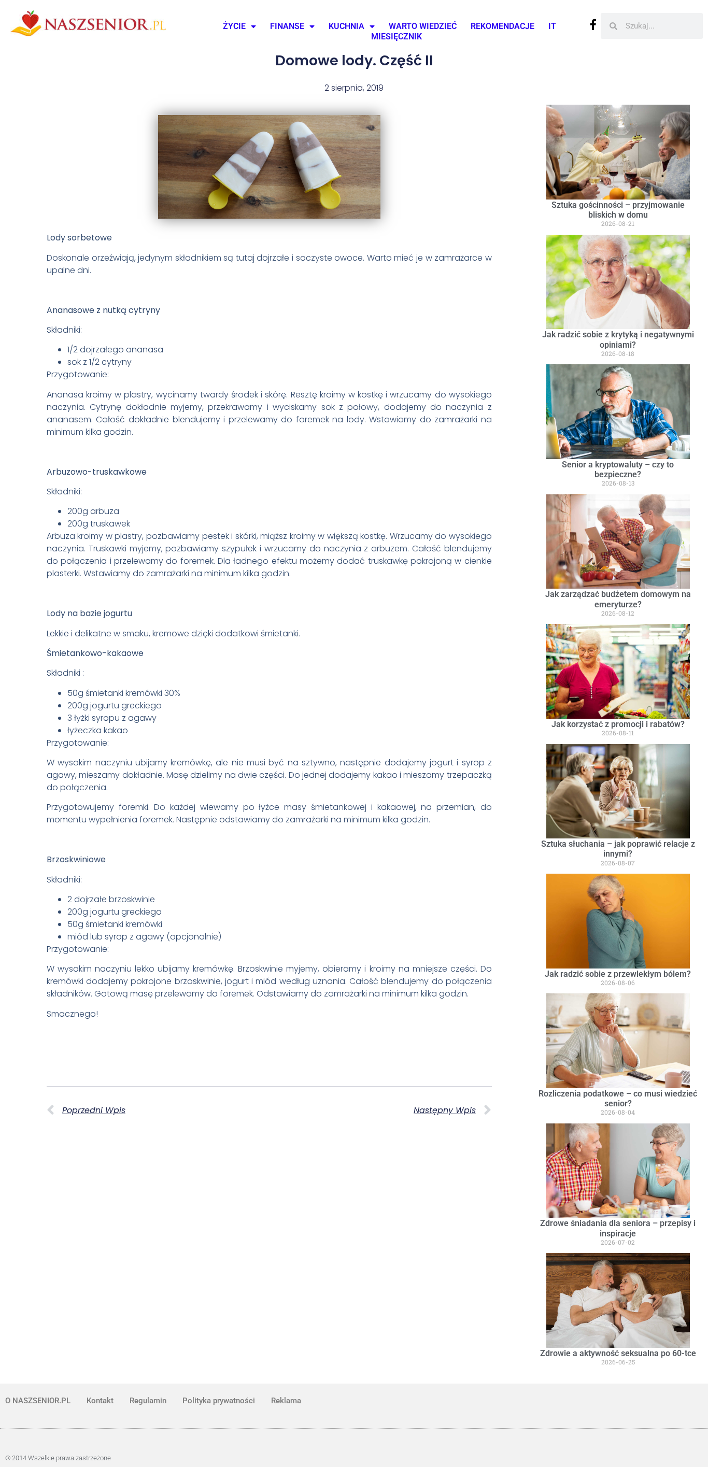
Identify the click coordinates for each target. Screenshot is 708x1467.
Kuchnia (346, 26)
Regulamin (148, 1400)
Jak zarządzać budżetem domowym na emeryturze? (618, 599)
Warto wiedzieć (423, 26)
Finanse (287, 26)
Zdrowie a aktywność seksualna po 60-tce (618, 1353)
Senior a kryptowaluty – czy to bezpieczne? (618, 469)
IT (552, 26)
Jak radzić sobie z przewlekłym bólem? (618, 974)
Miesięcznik (396, 36)
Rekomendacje (502, 26)
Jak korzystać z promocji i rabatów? (618, 724)
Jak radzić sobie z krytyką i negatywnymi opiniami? (618, 339)
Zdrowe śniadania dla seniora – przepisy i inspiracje (618, 1228)
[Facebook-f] (593, 24)
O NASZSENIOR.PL (37, 1400)
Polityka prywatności (218, 1400)
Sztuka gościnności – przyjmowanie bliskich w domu (618, 210)
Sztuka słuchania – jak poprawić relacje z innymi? (618, 849)
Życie (234, 26)
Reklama (286, 1400)
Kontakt (100, 1400)
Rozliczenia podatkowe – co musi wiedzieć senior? (618, 1098)
